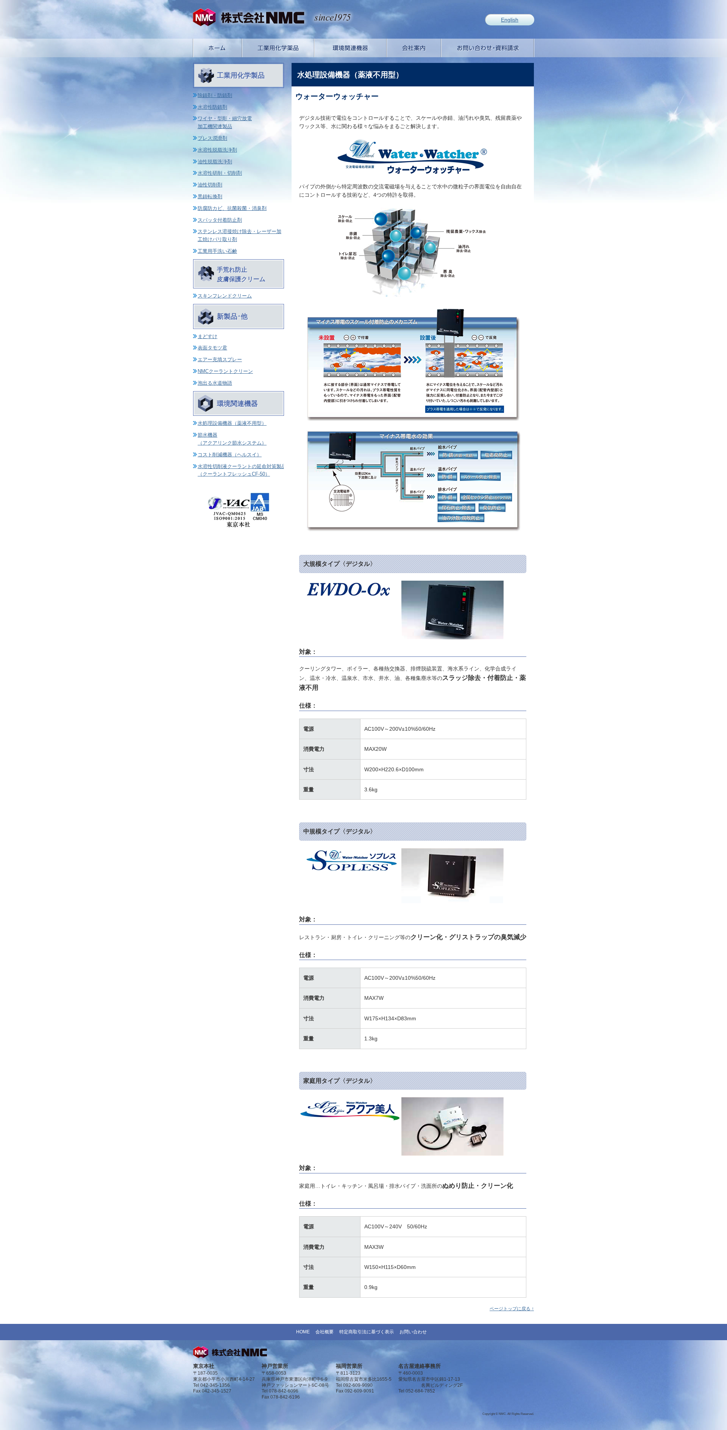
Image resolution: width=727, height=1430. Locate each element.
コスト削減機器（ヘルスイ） (230, 454)
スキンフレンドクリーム (225, 296)
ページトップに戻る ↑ (512, 1308)
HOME (303, 1331)
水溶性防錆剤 (212, 107)
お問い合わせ (413, 1331)
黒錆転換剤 (210, 196)
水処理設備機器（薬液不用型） (232, 423)
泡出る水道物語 (215, 383)
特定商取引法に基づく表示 (366, 1331)
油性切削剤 (210, 185)
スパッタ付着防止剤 (220, 220)
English (509, 20)
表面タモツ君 (212, 348)
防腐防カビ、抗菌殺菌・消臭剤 (232, 208)
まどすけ (207, 336)
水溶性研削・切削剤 (220, 173)
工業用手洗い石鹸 (217, 251)
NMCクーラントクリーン (225, 371)
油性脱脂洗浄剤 (215, 161)
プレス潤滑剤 (212, 138)
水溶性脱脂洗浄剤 (217, 150)
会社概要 (324, 1331)
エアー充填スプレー (220, 359)
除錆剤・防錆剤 (215, 95)
